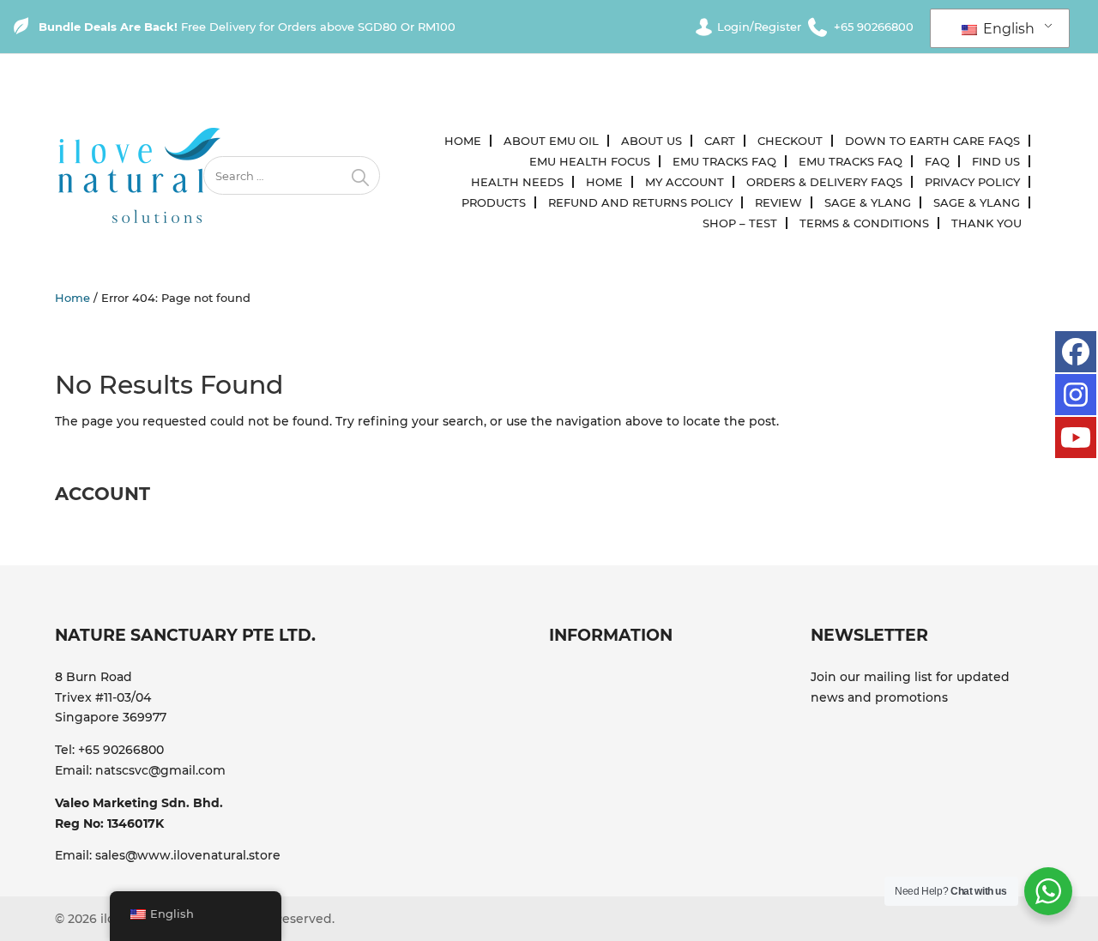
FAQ (937, 161)
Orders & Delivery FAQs (824, 182)
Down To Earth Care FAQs (932, 141)
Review (778, 202)
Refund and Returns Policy (640, 202)
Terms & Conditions (864, 223)
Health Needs (517, 182)
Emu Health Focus (589, 161)
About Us (651, 141)
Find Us (996, 161)
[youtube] (1075, 437)
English (1007, 29)
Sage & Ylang (867, 202)
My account (684, 182)
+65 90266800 (121, 749)
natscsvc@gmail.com (160, 770)
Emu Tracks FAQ (724, 161)
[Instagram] (1075, 394)
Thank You (986, 223)
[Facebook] (1075, 351)
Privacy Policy (972, 182)
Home (462, 141)
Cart (719, 141)
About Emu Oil (551, 141)
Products (494, 202)
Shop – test (740, 223)
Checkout (790, 141)
